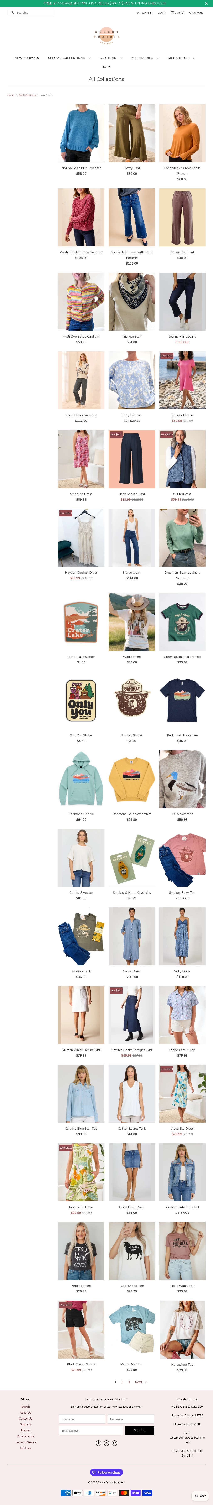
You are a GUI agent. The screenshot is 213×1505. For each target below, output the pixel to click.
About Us (25, 1413)
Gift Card (25, 1448)
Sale (106, 67)
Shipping (25, 1424)
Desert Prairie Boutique (111, 1482)
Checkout (196, 12)
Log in (162, 12)
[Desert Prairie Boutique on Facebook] (98, 1443)
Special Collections (67, 57)
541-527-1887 (145, 12)
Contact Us (25, 1419)
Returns (25, 1430)
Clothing (109, 57)
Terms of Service (25, 1442)
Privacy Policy (25, 1436)
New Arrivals (27, 57)
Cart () (179, 12)
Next (139, 1382)
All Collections (106, 79)
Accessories (143, 57)
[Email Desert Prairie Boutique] (114, 1443)
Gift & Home (179, 57)
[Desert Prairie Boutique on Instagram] (106, 1443)
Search (25, 1407)
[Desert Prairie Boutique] (106, 36)
